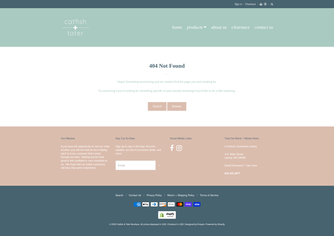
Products (195, 27)
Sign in (238, 4)
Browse (176, 106)
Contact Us (264, 27)
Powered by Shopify (215, 224)
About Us (219, 27)
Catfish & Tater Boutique (128, 224)
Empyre (201, 224)
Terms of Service (209, 195)
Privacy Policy (154, 195)
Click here (251, 165)
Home (177, 27)
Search (157, 106)
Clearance (241, 27)
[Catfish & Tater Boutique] (75, 40)
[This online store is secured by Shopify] (167, 218)
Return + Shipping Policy (180, 195)
